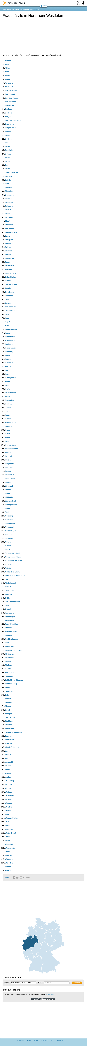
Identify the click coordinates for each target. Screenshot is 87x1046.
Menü (45, 6)
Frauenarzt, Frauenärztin (18, 9)
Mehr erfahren (50, 994)
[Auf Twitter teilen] (17, 877)
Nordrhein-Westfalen (33, 9)
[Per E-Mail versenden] (21, 877)
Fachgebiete (6, 9)
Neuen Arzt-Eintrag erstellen (43, 999)
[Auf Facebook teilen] (14, 877)
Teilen (6, 877)
